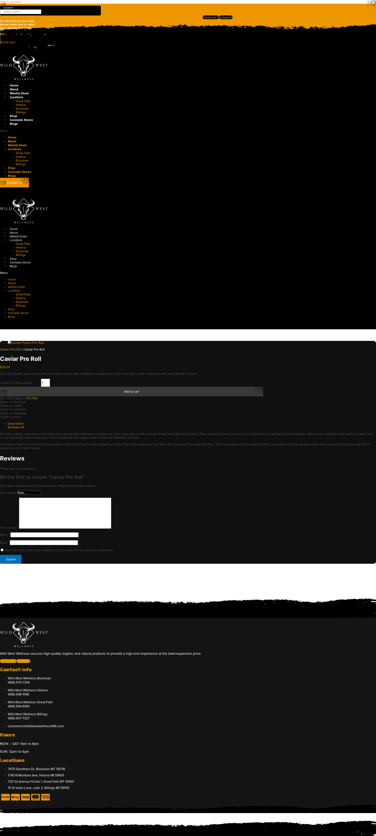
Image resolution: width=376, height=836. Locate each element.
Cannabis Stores (21, 120)
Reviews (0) (16, 427)
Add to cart (131, 391)
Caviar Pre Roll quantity (16, 383)
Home (14, 85)
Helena (20, 105)
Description (16, 423)
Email (5, 543)
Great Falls (23, 101)
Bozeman (22, 108)
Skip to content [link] (10, 2)
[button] (119, 131)
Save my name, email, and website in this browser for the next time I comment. (59, 550)
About (14, 89)
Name (5, 535)
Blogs (14, 124)
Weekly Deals (19, 93)
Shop (13, 116)
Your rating (9, 493)
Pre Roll (16, 349)
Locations (16, 97)
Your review (9, 527)
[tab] (192, 423)
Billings (21, 112)
